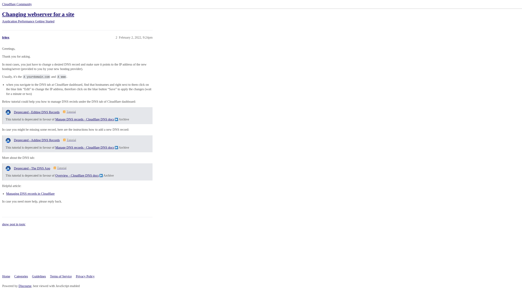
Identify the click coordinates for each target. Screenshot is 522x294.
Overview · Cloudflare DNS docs (77, 175)
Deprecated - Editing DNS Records (37, 112)
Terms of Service (61, 276)
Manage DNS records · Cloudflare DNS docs (84, 119)
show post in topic (13, 224)
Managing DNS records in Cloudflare (30, 193)
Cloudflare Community (17, 4)
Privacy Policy (85, 276)
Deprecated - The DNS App (32, 168)
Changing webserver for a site (38, 14)
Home (6, 276)
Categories (21, 276)
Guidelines (39, 276)
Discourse (25, 286)
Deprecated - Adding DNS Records (37, 140)
